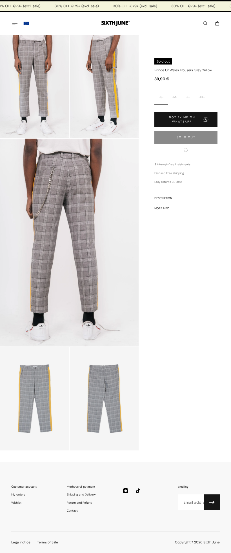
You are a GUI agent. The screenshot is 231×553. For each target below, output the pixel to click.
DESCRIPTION (163, 198)
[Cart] (217, 23)
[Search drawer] (205, 23)
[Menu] (14, 23)
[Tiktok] (138, 491)
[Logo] (115, 23)
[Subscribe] (212, 502)
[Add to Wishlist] (185, 150)
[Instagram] (125, 491)
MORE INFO (161, 208)
